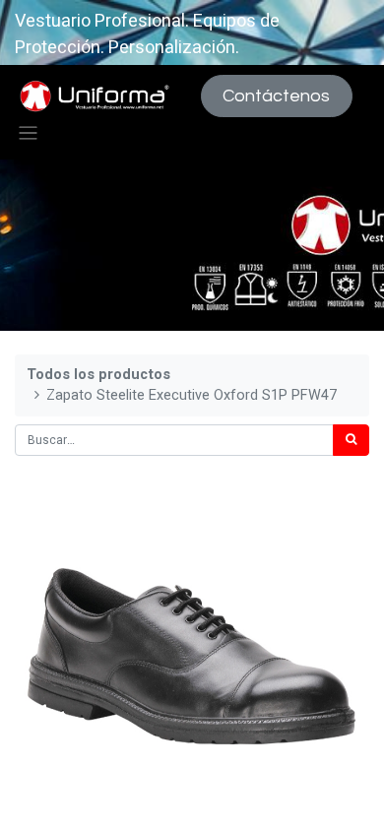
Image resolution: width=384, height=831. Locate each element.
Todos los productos (98, 374)
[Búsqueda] (351, 440)
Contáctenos (276, 96)
